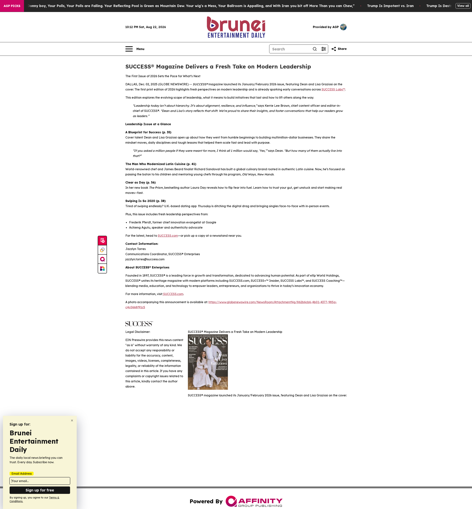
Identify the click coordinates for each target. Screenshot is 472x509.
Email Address (21, 473)
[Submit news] (102, 240)
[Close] (72, 420)
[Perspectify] (102, 250)
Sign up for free (40, 490)
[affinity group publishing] (102, 259)
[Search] (314, 49)
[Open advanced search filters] (323, 49)
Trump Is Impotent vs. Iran (390, 6)
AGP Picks (12, 6)
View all (463, 6)
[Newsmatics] (102, 268)
